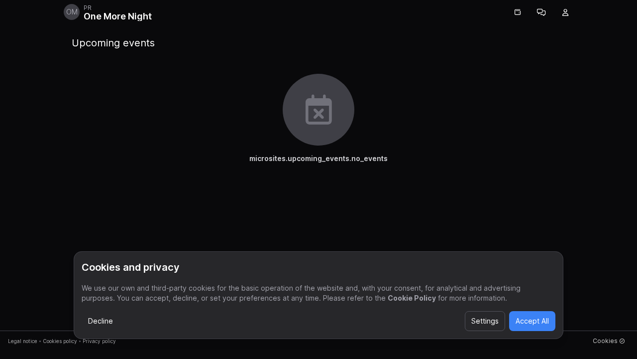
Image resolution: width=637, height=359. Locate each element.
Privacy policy (99, 341)
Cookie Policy (412, 298)
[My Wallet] (518, 12)
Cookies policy (60, 341)
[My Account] (565, 12)
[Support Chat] (541, 12)
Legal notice (22, 341)
